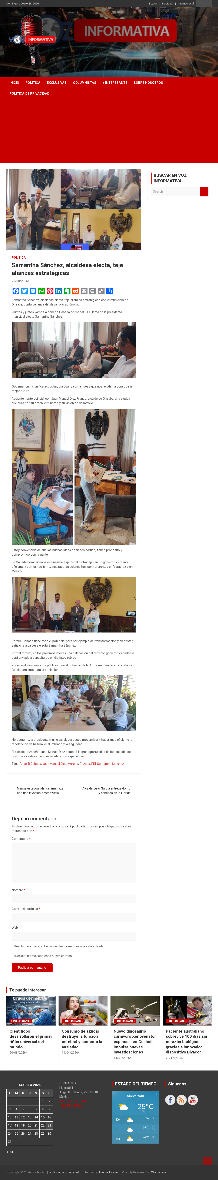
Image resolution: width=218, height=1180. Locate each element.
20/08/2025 (20, 281)
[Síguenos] (170, 1100)
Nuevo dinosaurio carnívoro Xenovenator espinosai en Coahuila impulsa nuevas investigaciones (135, 1042)
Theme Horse (108, 1172)
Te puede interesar (27, 990)
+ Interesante (115, 83)
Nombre (18, 890)
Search (204, 191)
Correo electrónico (26, 909)
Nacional (167, 3)
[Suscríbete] (193, 1100)
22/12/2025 (174, 1058)
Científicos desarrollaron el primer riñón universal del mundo (31, 1039)
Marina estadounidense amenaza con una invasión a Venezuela (40, 791)
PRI (93, 763)
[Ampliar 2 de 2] (130, 414)
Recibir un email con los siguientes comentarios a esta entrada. (59, 946)
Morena (73, 763)
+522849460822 (70, 1106)
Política (33, 83)
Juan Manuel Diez (54, 763)
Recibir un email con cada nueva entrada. (43, 956)
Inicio (14, 83)
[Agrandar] (130, 328)
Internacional (186, 3)
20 (29, 1125)
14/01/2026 (122, 1058)
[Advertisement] (109, 131)
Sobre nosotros (148, 83)
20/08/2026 (18, 1052)
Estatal (153, 3)
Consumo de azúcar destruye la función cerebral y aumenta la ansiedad (82, 1039)
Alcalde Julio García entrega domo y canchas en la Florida (106, 791)
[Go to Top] (207, 1161)
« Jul (9, 1152)
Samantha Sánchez (110, 763)
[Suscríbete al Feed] (181, 1100)
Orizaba (84, 763)
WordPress (159, 1172)
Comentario (21, 839)
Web (15, 927)
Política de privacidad (29, 93)
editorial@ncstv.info (73, 1101)
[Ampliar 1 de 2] (67, 414)
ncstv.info (38, 1172)
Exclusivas (57, 83)
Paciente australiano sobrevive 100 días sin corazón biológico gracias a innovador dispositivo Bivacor (186, 1042)
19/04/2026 (70, 1052)
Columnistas (84, 83)
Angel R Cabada (30, 763)
